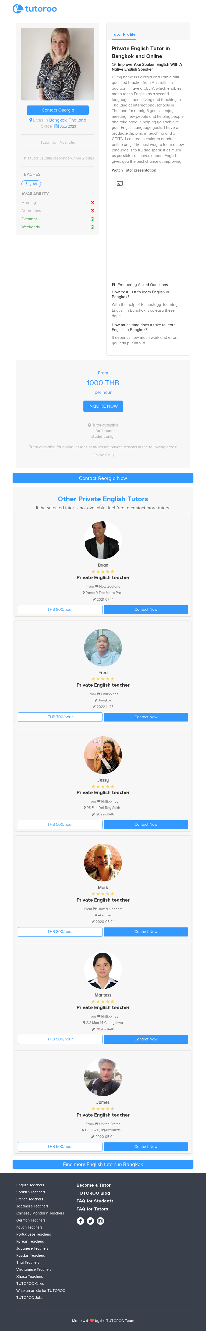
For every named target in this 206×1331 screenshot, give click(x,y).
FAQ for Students (95, 1201)
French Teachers (29, 1199)
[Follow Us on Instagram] (100, 1221)
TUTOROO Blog (93, 1193)
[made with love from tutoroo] (92, 1321)
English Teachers (30, 1185)
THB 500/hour (60, 824)
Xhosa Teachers (29, 1276)
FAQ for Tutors (92, 1209)
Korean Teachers (30, 1241)
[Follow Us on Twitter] (90, 1221)
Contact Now (146, 609)
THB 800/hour (60, 609)
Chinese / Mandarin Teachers (40, 1213)
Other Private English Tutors (103, 499)
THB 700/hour (60, 717)
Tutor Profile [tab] (123, 34)
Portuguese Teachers (33, 1234)
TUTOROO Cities (30, 1284)
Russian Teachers (30, 1255)
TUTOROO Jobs (29, 1298)
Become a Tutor (94, 1185)
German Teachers (30, 1220)
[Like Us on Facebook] (80, 1221)
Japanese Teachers (32, 1206)
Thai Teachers (27, 1262)
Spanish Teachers (30, 1192)
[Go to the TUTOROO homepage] (35, 9)
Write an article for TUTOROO (40, 1291)
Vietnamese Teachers (34, 1269)
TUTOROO (115, 1321)
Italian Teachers (29, 1227)
